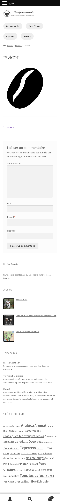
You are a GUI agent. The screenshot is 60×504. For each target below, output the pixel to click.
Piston (24, 464)
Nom (10, 203)
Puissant (33, 464)
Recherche (30, 499)
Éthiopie (42, 481)
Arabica (27, 425)
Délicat (7, 448)
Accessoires (7, 426)
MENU (11, 3)
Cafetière (21, 431)
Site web (11, 230)
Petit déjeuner (11, 464)
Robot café (19, 470)
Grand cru (15, 453)
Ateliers (27, 36)
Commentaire (15, 163)
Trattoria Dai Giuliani (13, 376)
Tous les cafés (32, 475)
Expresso (28, 448)
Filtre (47, 448)
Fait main (40, 449)
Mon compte (10, 499)
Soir (5, 476)
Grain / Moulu (34, 26)
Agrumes (16, 426)
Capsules (10, 36)
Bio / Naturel (10, 431)
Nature (13, 458)
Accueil (10, 45)
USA (22, 482)
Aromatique (44, 425)
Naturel (21, 458)
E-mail (11, 217)
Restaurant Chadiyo (12, 362)
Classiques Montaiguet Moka (23, 436)
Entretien (16, 449)
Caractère (31, 431)
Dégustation (47, 442)
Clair (39, 431)
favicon (18, 45)
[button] (5, 3)
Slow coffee (45, 469)
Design (25, 442)
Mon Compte (12, 264)
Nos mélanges (35, 458)
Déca (40, 441)
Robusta (29, 469)
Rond (37, 470)
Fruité (6, 453)
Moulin (40, 454)
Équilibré (30, 481)
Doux (33, 441)
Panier (46, 496)
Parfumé (49, 458)
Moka (34, 453)
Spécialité (13, 476)
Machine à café (26, 454)
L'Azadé (6, 389)
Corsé (19, 442)
